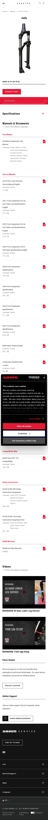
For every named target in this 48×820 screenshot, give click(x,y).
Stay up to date (12, 742)
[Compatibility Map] (44, 460)
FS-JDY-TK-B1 (23, 11)
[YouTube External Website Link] (3, 752)
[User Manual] (44, 143)
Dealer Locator (12, 685)
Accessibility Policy (23, 814)
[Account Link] (43, 4)
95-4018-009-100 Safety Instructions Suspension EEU (14, 524)
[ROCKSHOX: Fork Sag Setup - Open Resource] (24, 633)
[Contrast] (33, 813)
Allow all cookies (24, 426)
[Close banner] (44, 378)
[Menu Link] (3, 3)
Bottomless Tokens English (12, 349)
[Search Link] (39, 3)
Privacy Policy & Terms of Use (8, 814)
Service (24, 3)
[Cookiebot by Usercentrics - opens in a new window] (30, 377)
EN (6, 800)
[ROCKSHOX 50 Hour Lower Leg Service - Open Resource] (24, 592)
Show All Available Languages (16, 127)
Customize (22, 433)
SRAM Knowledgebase (20, 718)
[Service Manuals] (44, 182)
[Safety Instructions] (44, 491)
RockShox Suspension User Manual (14, 151)
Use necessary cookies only (24, 441)
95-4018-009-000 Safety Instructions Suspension (15, 497)
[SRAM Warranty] (44, 550)
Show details (34, 419)
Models (13, 11)
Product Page (11, 92)
